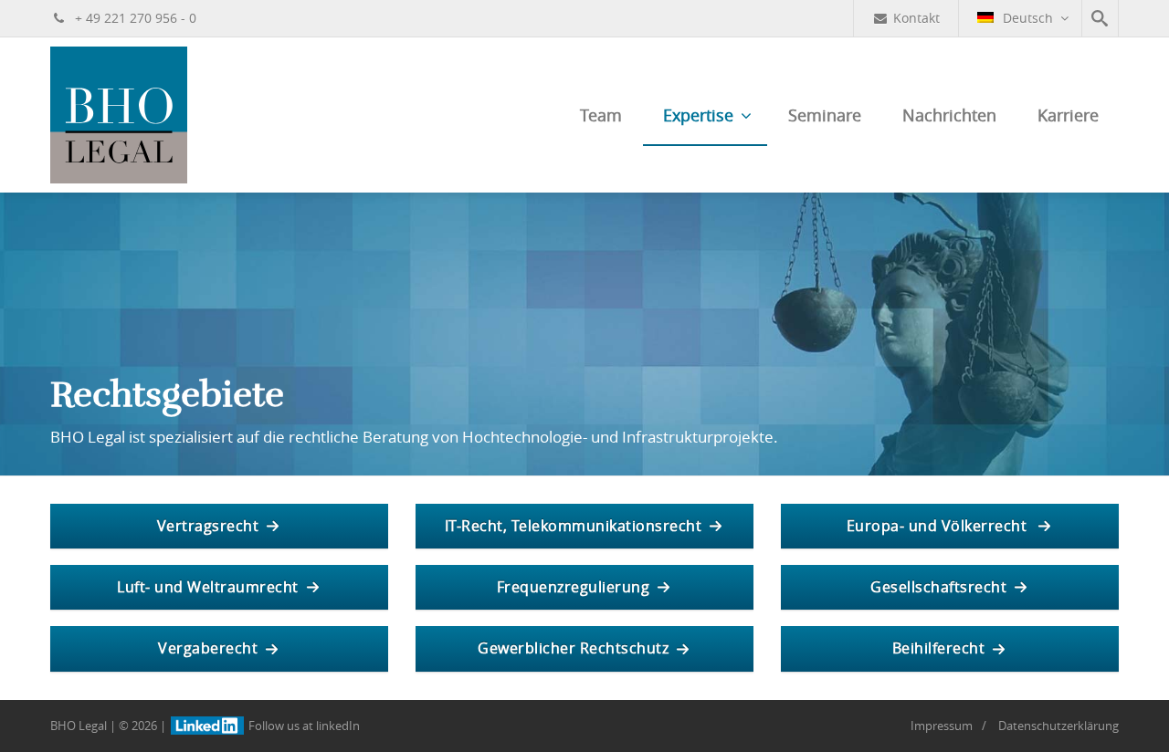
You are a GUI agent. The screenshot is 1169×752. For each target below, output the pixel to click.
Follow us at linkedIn (303, 725)
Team (601, 115)
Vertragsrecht (208, 526)
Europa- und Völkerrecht (939, 526)
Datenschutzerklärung (1058, 725)
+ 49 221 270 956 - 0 (133, 17)
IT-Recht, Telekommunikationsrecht (573, 526)
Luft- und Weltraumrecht (208, 587)
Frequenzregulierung (573, 587)
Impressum (942, 725)
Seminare (824, 115)
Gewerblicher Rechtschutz (573, 648)
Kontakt (916, 17)
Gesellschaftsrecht (938, 587)
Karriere (1068, 115)
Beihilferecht (938, 648)
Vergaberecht (208, 648)
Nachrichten (949, 115)
